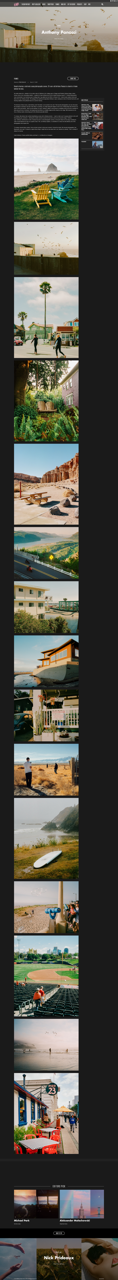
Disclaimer (101, 1278)
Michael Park (21, 1221)
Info (89, 4)
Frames (57, 4)
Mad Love (63, 4)
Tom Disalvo (22, 82)
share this (73, 79)
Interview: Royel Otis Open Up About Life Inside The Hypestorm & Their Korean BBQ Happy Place (86, 126)
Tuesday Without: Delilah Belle (85, 134)
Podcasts (79, 4)
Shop (85, 4)
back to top (59, 1233)
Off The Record (71, 4)
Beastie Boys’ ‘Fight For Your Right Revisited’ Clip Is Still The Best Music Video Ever (86, 116)
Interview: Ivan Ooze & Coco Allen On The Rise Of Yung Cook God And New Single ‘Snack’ (86, 107)
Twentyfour (50, 4)
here (39, 135)
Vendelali (83, 141)
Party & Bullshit (36, 4)
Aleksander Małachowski (75, 1221)
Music (43, 4)
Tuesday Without (25, 4)
